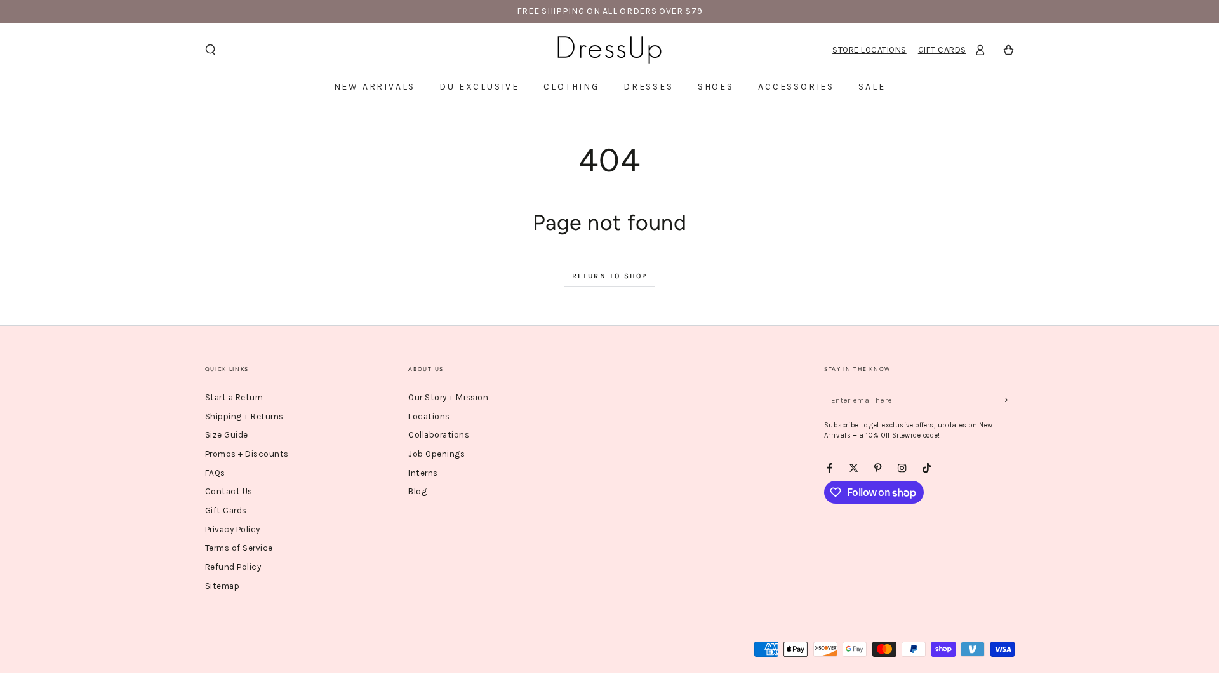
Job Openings (436, 454)
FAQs (215, 473)
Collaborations (438, 435)
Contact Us (229, 491)
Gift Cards (942, 50)
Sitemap (222, 586)
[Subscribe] (1008, 400)
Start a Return (234, 397)
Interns (423, 473)
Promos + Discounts (247, 454)
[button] (211, 50)
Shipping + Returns (244, 416)
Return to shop (610, 276)
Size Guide (226, 435)
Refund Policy (233, 567)
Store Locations (869, 50)
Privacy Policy (232, 529)
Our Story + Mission (448, 397)
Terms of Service (239, 548)
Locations (429, 416)
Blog (417, 491)
